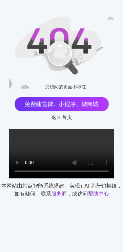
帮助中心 (98, 193)
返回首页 (61, 117)
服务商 (59, 193)
